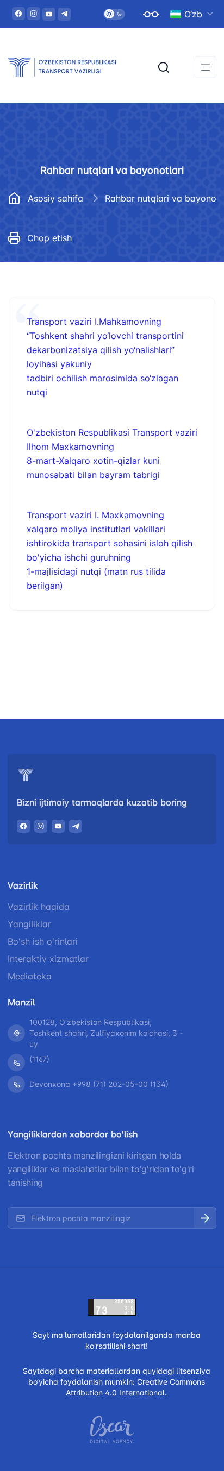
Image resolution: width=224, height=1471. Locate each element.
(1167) (39, 1059)
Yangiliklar (29, 924)
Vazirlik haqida (39, 906)
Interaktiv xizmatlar (48, 958)
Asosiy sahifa (55, 198)
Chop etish (49, 237)
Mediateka (30, 976)
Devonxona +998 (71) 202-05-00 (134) (99, 1084)
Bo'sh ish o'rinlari (43, 941)
